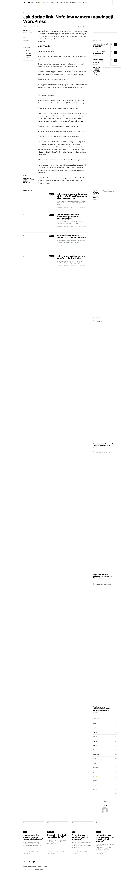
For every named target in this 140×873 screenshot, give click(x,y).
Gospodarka (46, 2)
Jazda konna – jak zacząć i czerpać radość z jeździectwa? (100, 45)
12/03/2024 (95, 76)
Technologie (73, 2)
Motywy (66, 2)
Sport (56, 2)
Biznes (94, 723)
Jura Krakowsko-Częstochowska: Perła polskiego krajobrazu (101, 708)
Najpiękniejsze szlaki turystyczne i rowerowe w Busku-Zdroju (102, 576)
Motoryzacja (96, 754)
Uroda (61, 2)
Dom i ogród (96, 728)
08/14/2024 (95, 199)
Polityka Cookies (32, 866)
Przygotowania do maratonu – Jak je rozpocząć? (98, 61)
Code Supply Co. (39, 869)
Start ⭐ (38, 2)
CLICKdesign (28, 2)
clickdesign (26, 40)
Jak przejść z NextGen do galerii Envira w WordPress (28, 180)
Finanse (95, 736)
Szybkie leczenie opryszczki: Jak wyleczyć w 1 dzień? (96, 194)
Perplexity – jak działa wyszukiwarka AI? (99, 52)
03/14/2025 (95, 48)
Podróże (95, 763)
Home (24, 9)
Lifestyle (95, 745)
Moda (94, 750)
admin (104, 805)
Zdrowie (95, 793)
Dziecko (79, 2)
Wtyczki (85, 2)
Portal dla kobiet (42, 866)
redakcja (25, 851)
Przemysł (95, 767)
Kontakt (25, 866)
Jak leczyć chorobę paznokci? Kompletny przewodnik (104, 444)
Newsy (52, 2)
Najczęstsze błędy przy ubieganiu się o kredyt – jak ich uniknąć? (96, 71)
